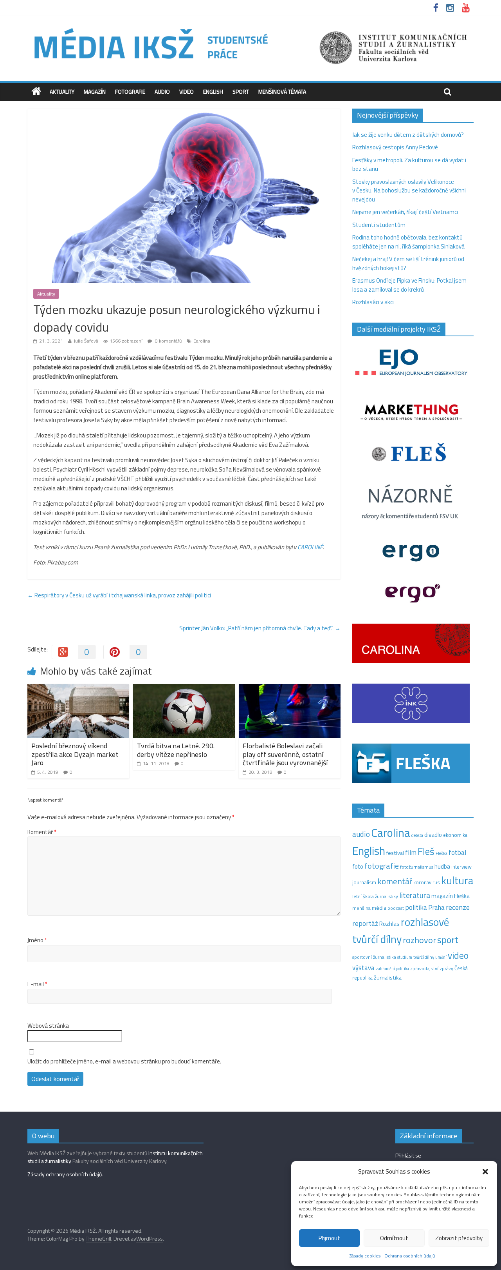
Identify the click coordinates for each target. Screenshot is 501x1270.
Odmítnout (394, 1238)
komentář (394, 881)
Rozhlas (389, 923)
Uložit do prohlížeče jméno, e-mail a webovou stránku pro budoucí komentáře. (124, 1061)
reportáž (365, 923)
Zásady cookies (365, 1255)
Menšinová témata (282, 91)
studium (404, 957)
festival (395, 853)
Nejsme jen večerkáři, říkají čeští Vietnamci (405, 211)
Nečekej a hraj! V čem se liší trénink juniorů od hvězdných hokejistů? (408, 263)
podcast (395, 908)
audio (361, 834)
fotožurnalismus (416, 867)
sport (447, 940)
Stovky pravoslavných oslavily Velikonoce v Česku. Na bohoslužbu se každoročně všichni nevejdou (409, 190)
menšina (361, 908)
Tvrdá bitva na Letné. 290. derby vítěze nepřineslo (175, 750)
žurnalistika (388, 977)
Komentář (41, 832)
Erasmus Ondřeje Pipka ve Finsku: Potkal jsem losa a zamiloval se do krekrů (409, 285)
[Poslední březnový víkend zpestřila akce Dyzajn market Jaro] (78, 688)
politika (416, 907)
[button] (485, 1172)
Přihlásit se (408, 1155)
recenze (458, 907)
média (379, 908)
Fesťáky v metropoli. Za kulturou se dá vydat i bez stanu (409, 165)
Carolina (201, 341)
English (213, 91)
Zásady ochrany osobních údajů (64, 1174)
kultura (457, 880)
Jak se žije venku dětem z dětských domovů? (408, 134)
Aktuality (62, 91)
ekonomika (455, 835)
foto (357, 866)
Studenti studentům (378, 224)
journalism (364, 882)
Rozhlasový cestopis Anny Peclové (395, 147)
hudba (442, 866)
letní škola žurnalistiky (375, 896)
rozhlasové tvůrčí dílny (400, 930)
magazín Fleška (450, 895)
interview (461, 867)
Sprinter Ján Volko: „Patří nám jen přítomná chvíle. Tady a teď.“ (260, 628)
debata (417, 835)
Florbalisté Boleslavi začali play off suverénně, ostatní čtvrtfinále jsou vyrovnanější (285, 754)
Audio (162, 91)
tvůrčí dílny (423, 957)
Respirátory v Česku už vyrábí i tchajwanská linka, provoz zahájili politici (119, 595)
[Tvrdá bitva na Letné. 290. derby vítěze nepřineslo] (184, 688)
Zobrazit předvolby (459, 1238)
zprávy (446, 968)
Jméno (37, 940)
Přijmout (329, 1238)
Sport (240, 91)
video (458, 955)
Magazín (95, 91)
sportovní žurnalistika (374, 957)
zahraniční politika (392, 968)
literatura (414, 895)
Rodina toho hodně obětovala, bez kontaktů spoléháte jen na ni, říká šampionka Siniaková (408, 242)
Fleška (441, 853)
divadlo (433, 834)
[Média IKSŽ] (250, 27)
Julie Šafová (86, 341)
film (410, 852)
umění (441, 957)
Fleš (426, 851)
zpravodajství (424, 968)
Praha (436, 907)
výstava (363, 967)
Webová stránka (48, 1025)
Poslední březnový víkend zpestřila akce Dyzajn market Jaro (74, 754)
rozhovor (419, 940)
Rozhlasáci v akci (373, 302)
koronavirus (426, 882)
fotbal (457, 852)
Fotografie (130, 91)
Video (186, 91)
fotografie (381, 866)
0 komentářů (168, 341)
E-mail (37, 984)
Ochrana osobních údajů (409, 1255)
